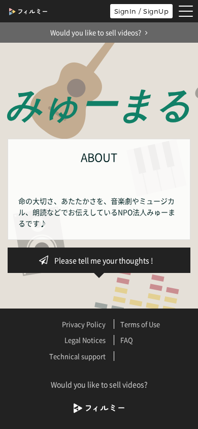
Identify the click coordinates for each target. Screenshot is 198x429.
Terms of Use (140, 324)
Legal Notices (85, 340)
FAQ (126, 340)
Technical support (77, 356)
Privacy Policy (84, 324)
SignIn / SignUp (141, 11)
